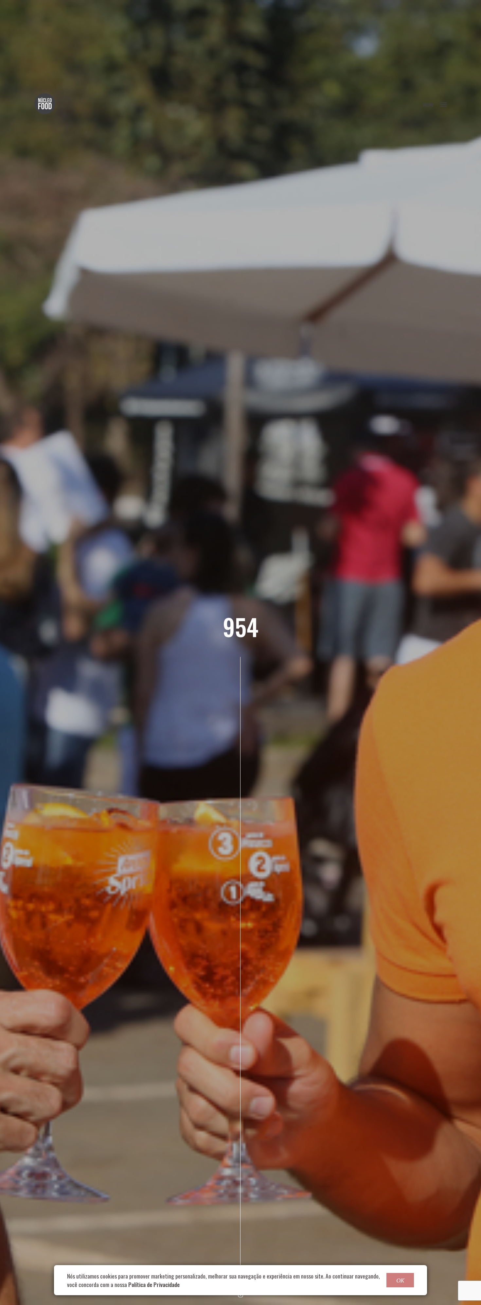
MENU (428, 104)
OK (400, 1280)
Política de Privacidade (154, 1284)
